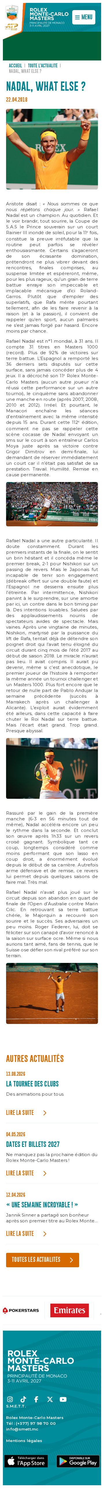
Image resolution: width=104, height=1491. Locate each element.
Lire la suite (20, 1113)
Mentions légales (24, 1440)
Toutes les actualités (36, 1260)
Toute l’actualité (43, 66)
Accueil (15, 66)
